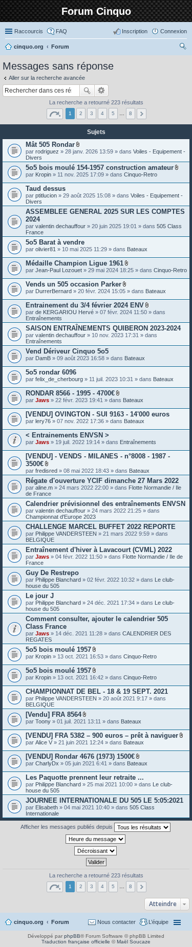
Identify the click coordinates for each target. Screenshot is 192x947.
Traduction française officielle (75, 941)
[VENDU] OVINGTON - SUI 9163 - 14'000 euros (97, 414)
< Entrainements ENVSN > (67, 435)
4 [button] (102, 113)
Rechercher (87, 90)
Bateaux (137, 249)
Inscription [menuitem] (134, 31)
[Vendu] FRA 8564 (53, 714)
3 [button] (91, 113)
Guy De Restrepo (52, 573)
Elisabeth (46, 807)
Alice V (43, 742)
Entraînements (44, 318)
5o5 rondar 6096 (51, 372)
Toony (43, 721)
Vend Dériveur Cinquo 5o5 (67, 351)
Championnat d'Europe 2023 (61, 517)
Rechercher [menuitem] (183, 47)
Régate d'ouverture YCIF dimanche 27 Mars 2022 (102, 480)
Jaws (42, 400)
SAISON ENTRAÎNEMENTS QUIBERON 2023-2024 (103, 328)
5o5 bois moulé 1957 (58, 649)
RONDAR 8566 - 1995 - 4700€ (70, 393)
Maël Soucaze (134, 941)
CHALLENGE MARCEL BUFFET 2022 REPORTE (101, 527)
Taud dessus (46, 188)
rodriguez (47, 151)
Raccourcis (28, 31)
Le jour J (40, 596)
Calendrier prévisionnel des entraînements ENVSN (105, 504)
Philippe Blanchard (58, 580)
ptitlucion (46, 195)
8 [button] (130, 113)
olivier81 (45, 249)
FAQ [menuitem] (61, 31)
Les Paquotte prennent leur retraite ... (85, 777)
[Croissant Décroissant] (96, 850)
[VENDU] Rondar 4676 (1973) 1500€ (80, 756)
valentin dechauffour (60, 226)
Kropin (43, 174)
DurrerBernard (53, 291)
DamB (43, 358)
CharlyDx (47, 763)
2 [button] (80, 113)
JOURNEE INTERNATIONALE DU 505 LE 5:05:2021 (104, 800)
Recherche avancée (102, 90)
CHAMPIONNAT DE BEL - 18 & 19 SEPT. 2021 (97, 691)
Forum (60, 922)
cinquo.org (29, 922)
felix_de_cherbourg (59, 379)
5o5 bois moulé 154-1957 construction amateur (100, 167)
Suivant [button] (141, 113)
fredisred (46, 471)
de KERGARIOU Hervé (64, 312)
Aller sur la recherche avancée (47, 78)
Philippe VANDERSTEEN (66, 534)
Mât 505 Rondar (50, 144)
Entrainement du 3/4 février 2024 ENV (85, 305)
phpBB (72, 936)
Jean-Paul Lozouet (58, 270)
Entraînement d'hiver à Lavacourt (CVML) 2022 (99, 550)
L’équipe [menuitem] (158, 922)
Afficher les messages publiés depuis (67, 827)
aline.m (44, 487)
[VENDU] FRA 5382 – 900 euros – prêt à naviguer (102, 735)
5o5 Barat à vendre (55, 242)
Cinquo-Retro (140, 174)
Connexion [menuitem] (173, 31)
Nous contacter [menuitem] (116, 922)
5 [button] (113, 113)
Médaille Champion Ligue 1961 (74, 263)
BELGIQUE (40, 540)
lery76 (43, 421)
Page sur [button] (55, 113)
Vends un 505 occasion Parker (73, 284)
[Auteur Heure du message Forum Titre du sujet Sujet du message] (96, 839)
